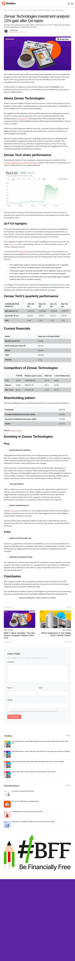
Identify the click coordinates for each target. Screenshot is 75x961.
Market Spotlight (19, 10)
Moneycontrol (15, 430)
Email (41, 688)
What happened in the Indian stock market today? (56, 634)
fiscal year (13, 244)
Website (10, 700)
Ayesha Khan (14, 30)
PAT (5, 287)
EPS (12, 544)
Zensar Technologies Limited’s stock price (21, 163)
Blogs (10, 10)
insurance (22, 119)
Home (5, 10)
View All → (68, 735)
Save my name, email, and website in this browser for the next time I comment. (33, 711)
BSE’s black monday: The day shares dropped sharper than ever (19, 635)
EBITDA (23, 252)
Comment (11, 662)
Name (9, 688)
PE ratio (14, 511)
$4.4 (8, 109)
